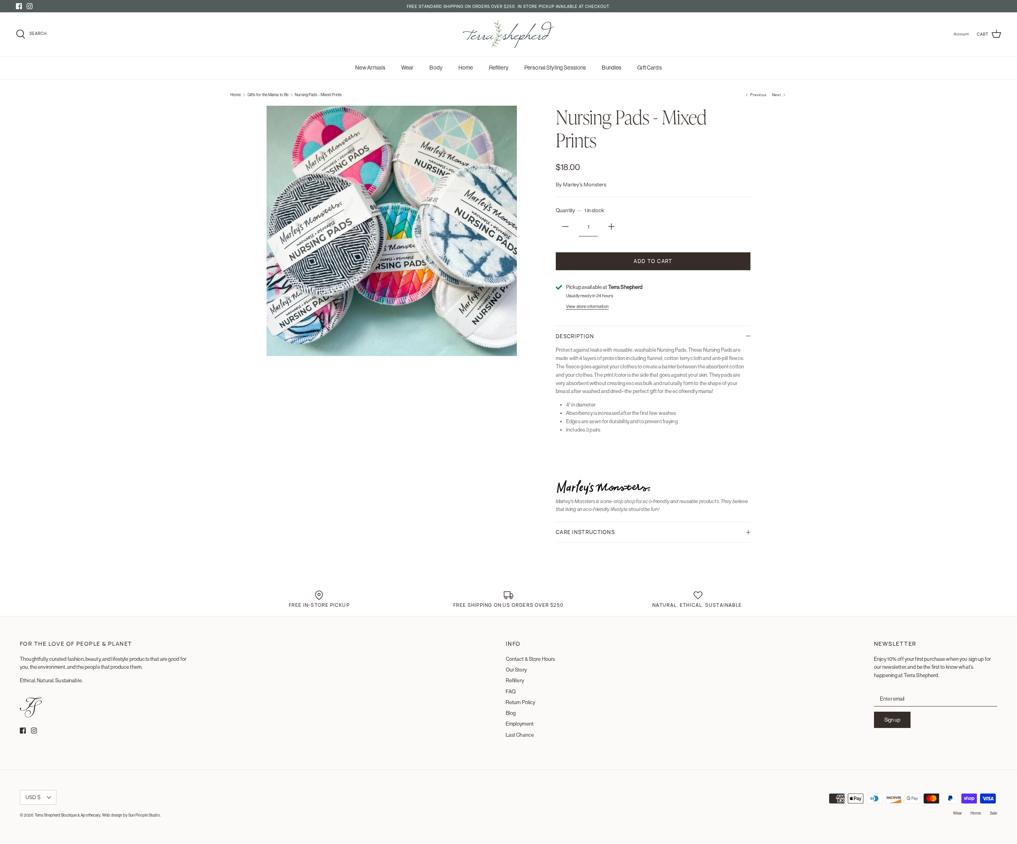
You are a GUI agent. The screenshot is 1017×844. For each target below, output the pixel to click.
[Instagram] (30, 6)
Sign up (892, 720)
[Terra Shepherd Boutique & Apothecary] (508, 34)
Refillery (498, 67)
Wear (407, 67)
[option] (392, 231)
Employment (520, 724)
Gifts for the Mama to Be (267, 95)
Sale (993, 813)
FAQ (511, 692)
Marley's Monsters (584, 184)
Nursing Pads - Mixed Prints (318, 95)
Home (465, 67)
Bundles (611, 67)
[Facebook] (19, 6)
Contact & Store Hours (530, 659)
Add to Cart (653, 261)
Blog (511, 713)
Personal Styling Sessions (555, 67)
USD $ (33, 797)
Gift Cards (649, 67)
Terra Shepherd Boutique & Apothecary (68, 815)
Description (575, 336)
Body (436, 67)
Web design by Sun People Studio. (131, 815)
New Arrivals (370, 67)
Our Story (516, 670)
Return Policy (521, 702)
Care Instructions (585, 532)
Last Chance (520, 735)
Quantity (580, 210)
